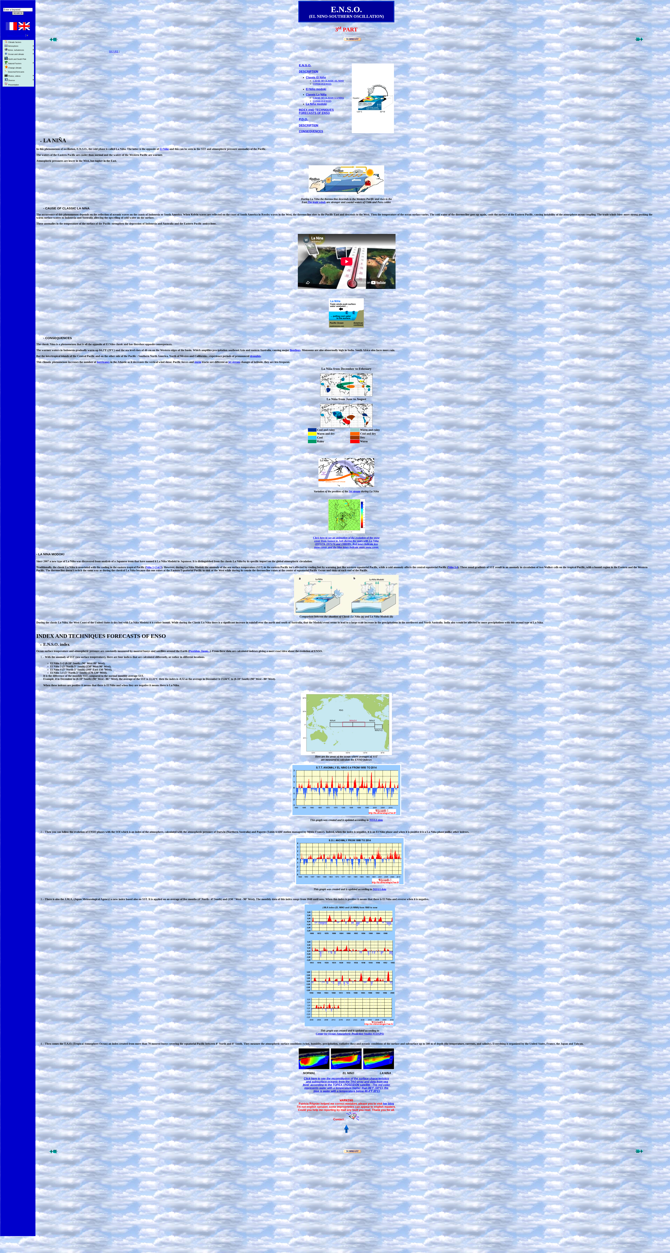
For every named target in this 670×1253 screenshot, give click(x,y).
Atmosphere (13, 46)
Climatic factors (14, 42)
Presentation (13, 85)
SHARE (113, 51)
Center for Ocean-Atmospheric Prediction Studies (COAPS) (350, 1033)
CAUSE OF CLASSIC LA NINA (328, 98)
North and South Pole (17, 59)
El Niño (164, 148)
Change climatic (15, 68)
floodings (295, 350)
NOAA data (376, 820)
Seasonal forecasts (15, 72)
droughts (255, 356)
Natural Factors (14, 63)
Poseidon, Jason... (199, 651)
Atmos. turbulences (15, 50)
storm (197, 362)
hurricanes (103, 362)
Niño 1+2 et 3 (154, 567)
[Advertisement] (17, 141)
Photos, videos (14, 76)
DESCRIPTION (308, 71)
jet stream (234, 362)
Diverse (11, 80)
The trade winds (316, 202)
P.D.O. (303, 119)
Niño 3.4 (453, 567)
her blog (388, 1103)
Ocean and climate (16, 54)
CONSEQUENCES (311, 131)
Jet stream (354, 491)
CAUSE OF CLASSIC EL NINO (328, 81)
